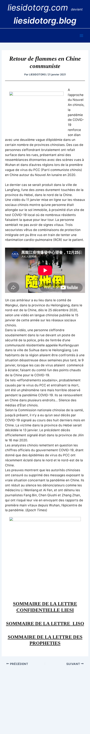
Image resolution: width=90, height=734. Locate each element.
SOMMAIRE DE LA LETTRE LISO (45, 623)
